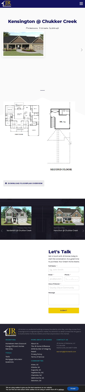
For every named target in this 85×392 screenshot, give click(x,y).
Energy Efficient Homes (15, 346)
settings (61, 390)
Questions (10, 362)
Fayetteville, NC (37, 373)
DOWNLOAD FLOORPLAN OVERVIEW (25, 183)
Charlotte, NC (36, 375)
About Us (34, 343)
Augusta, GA (36, 370)
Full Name (52, 266)
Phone (68, 275)
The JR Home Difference (40, 346)
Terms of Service (37, 357)
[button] (81, 3)
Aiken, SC (35, 365)
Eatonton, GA (36, 380)
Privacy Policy (36, 354)
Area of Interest (54, 284)
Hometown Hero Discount (16, 343)
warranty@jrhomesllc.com (66, 352)
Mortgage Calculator (14, 359)
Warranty (9, 349)
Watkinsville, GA (37, 378)
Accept (73, 388)
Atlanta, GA (35, 367)
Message (51, 293)
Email (51, 275)
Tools (8, 357)
